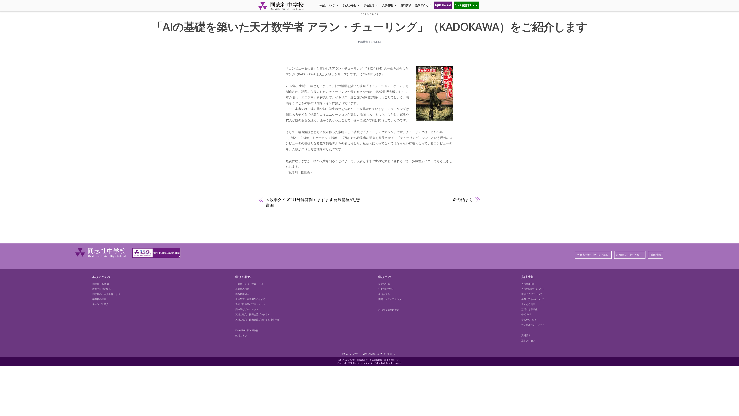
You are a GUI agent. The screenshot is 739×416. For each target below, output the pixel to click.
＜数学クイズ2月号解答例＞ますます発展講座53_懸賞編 (313, 202)
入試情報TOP (528, 284)
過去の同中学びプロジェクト (250, 304)
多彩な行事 (384, 284)
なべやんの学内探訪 (388, 310)
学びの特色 (349, 5)
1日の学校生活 (386, 289)
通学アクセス (423, 5)
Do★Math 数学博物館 (246, 330)
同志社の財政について (372, 354)
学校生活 (369, 5)
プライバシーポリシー (351, 354)
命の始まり (463, 199)
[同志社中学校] (281, 8)
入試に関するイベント (532, 289)
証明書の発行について (629, 255)
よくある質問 (528, 304)
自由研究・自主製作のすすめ (250, 299)
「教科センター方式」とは (249, 284)
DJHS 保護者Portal (466, 5)
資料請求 (405, 5)
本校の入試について (531, 294)
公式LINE (526, 314)
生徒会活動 (384, 294)
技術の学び (241, 335)
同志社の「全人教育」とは (106, 294)
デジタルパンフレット (532, 324)
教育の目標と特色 (101, 289)
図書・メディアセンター (391, 299)
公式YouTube (528, 319)
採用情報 (655, 255)
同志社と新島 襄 (100, 284)
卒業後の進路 (99, 299)
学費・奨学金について (532, 299)
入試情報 (387, 5)
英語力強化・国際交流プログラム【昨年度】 (258, 319)
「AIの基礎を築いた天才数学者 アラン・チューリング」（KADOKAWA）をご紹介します (369, 26)
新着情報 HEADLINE (370, 42)
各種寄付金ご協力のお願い (593, 255)
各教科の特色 (242, 289)
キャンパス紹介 (100, 304)
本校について (327, 5)
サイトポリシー (390, 354)
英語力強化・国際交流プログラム (252, 314)
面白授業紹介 (242, 294)
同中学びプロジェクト (246, 309)
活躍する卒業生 (529, 309)
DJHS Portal (443, 5)
